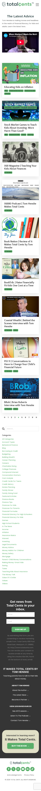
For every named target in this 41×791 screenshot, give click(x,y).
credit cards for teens (11, 481)
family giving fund (9, 493)
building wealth (8, 457)
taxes (4, 568)
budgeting (6, 454)
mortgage (6, 556)
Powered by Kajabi (20, 785)
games (23, 134)
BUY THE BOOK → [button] (20, 745)
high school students (10, 523)
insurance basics (9, 535)
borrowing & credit (10, 451)
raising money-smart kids (13, 562)
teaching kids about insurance (15, 571)
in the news (8, 172)
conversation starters (16, 91)
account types (8, 442)
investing (30, 134)
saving (4, 565)
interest (5, 538)
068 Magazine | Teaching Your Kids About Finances (20, 167)
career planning (8, 460)
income (5, 529)
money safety (7, 553)
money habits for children (13, 550)
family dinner (7, 490)
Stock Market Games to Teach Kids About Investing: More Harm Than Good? (20, 128)
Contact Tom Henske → (20, 720)
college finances (9, 469)
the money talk (8, 574)
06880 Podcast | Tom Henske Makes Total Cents (20, 205)
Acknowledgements (14, 775)
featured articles (9, 496)
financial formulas (9, 511)
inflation (7, 93)
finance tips (7, 502)
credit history (7, 484)
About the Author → (20, 690)
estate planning (8, 487)
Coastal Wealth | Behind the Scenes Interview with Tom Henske (19, 323)
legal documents (9, 544)
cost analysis (7, 478)
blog (6, 91)
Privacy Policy (29, 775)
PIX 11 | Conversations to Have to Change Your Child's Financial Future (19, 364)
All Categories (8, 439)
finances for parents (11, 508)
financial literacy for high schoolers (17, 514)
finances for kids (30, 91)
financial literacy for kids (12, 517)
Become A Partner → (20, 699)
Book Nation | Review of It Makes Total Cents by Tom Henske (18, 244)
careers (5, 463)
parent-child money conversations (16, 559)
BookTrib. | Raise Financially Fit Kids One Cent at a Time (19, 284)
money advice (8, 547)
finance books (8, 499)
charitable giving (9, 466)
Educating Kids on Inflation (18, 87)
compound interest (10, 472)
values (5, 580)
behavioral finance (10, 445)
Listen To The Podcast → (20, 716)
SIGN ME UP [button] (20, 629)
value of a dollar (9, 577)
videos (16, 330)
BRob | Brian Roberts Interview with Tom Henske (19, 404)
